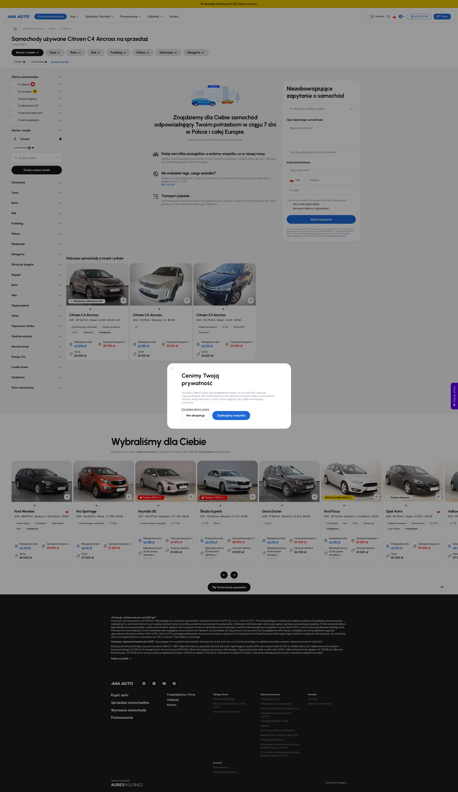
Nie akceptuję (195, 415)
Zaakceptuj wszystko (231, 415)
